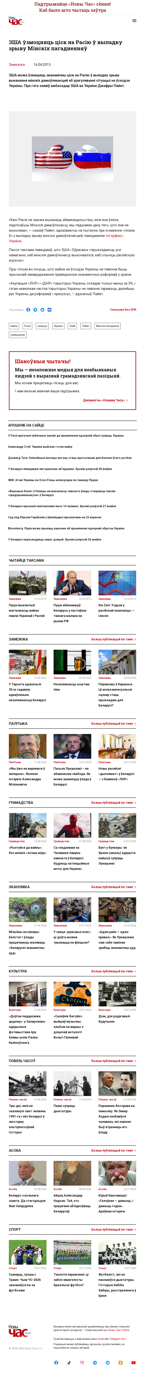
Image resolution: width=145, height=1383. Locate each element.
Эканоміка (19, 887)
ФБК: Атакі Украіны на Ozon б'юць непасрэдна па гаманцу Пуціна (53, 480)
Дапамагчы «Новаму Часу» (104, 400)
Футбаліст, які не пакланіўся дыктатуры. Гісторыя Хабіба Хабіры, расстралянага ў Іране (117, 1285)
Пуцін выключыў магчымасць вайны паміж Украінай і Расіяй (27, 610)
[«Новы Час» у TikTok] (69, 1362)
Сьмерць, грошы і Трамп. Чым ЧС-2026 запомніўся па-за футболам (25, 1282)
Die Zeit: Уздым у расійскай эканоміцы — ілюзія (116, 610)
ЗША (72, 326)
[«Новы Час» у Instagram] (82, 1362)
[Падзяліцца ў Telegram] (35, 309)
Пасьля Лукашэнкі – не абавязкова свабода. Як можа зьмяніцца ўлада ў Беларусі (72, 776)
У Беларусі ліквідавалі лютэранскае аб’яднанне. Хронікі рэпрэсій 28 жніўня (60, 469)
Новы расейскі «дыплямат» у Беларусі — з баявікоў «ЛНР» (116, 774)
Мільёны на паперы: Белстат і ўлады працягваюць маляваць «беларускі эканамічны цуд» (27, 942)
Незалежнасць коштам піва (71, 686)
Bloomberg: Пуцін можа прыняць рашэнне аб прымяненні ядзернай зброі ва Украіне (66, 528)
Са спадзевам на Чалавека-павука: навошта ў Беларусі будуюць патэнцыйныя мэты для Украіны (71, 858)
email (101, 1338)
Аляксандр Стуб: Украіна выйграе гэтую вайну (40, 446)
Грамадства (21, 803)
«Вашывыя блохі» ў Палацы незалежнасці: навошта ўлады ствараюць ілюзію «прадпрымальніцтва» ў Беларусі (61, 493)
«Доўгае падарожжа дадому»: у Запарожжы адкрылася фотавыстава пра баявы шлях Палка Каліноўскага (27, 1029)
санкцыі (42, 326)
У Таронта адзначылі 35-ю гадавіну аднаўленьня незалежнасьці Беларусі (27, 692)
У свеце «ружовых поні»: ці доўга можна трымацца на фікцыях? (72, 937)
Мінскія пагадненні (107, 326)
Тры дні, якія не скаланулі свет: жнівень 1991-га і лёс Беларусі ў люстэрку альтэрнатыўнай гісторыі (27, 1119)
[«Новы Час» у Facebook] (56, 1362)
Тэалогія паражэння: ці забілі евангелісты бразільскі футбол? (71, 1280)
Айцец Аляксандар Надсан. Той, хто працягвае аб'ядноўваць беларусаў (72, 1203)
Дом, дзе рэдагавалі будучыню (114, 1018)
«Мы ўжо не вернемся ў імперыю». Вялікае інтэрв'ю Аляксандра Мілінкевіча (27, 776)
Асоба (15, 1150)
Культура (18, 971)
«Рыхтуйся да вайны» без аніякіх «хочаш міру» (27, 850)
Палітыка (18, 723)
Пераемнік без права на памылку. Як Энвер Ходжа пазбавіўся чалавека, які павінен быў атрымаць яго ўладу (116, 1119)
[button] (134, 20)
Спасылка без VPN (123, 309)
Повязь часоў (22, 1061)
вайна (14, 326)
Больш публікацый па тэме (112, 639)
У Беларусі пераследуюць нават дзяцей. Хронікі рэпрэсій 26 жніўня (54, 539)
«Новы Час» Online (118, 1330)
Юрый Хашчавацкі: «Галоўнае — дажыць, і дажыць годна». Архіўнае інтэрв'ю (115, 1203)
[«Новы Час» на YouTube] (133, 1362)
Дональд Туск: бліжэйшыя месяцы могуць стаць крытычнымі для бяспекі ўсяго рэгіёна (70, 458)
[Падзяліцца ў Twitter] (42, 309)
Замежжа (17, 64)
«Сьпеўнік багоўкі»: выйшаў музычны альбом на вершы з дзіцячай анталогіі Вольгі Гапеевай (68, 1026)
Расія (27, 326)
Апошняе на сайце (26, 425)
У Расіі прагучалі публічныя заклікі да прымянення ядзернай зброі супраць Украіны (66, 435)
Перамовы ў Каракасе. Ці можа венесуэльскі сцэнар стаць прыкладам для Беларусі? (115, 694)
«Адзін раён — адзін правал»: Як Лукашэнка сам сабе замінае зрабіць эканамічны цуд (116, 940)
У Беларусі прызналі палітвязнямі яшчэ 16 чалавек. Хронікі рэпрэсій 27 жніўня (62, 506)
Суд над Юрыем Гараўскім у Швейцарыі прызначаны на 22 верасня (54, 517)
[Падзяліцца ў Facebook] (28, 309)
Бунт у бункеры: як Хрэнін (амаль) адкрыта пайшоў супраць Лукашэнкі (116, 855)
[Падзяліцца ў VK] (49, 309)
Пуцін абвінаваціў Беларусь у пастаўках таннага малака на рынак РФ (70, 613)
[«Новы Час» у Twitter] (107, 1362)
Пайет (85, 326)
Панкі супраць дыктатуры (64, 1108)
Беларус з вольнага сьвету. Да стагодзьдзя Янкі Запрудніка (27, 1201)
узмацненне (17, 334)
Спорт (15, 1229)
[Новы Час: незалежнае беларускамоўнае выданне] (39, 20)
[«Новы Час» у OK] (120, 1362)
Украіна (58, 326)
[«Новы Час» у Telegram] (95, 1362)
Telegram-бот (118, 1338)
